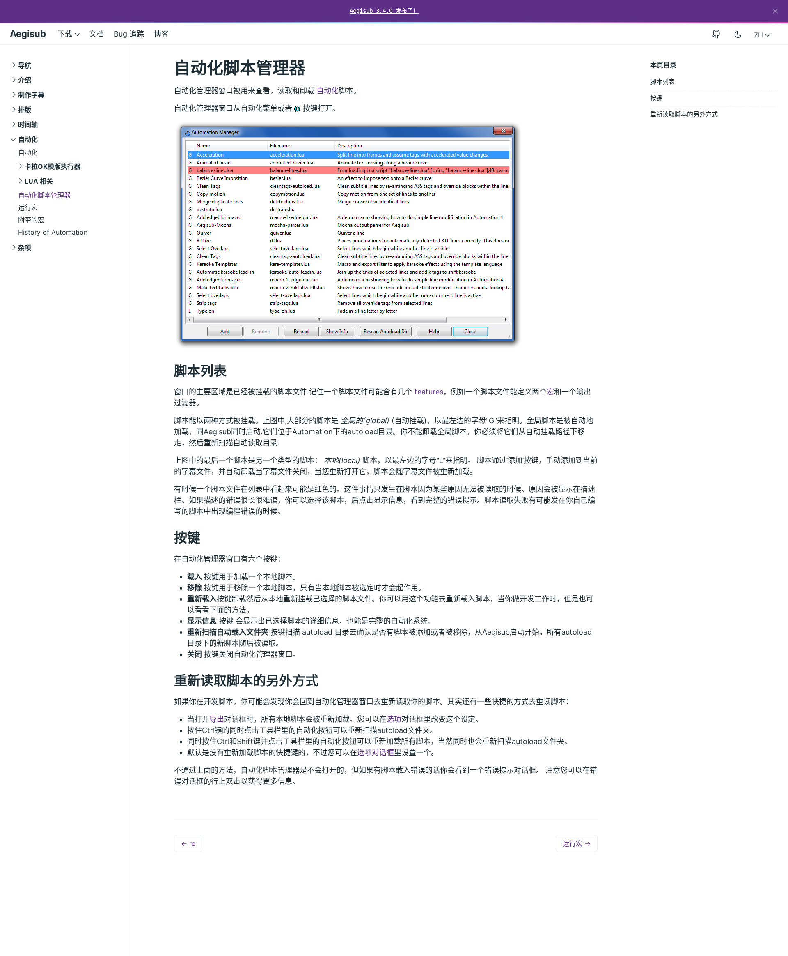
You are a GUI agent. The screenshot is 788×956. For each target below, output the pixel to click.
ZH (759, 35)
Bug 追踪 (129, 34)
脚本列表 (662, 81)
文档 (96, 34)
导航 (24, 65)
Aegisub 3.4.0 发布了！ (384, 10)
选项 (394, 719)
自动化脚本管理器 (44, 195)
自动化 (28, 139)
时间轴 (28, 124)
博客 (161, 34)
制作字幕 (31, 95)
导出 (216, 719)
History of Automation (52, 232)
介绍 (24, 80)
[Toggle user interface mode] (738, 34)
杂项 (24, 248)
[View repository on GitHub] (719, 34)
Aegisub (28, 33)
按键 (656, 98)
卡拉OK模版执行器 (52, 166)
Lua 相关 (39, 181)
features (429, 391)
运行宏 (28, 207)
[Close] (775, 11)
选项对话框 (375, 752)
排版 (24, 110)
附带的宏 (31, 220)
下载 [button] (65, 34)
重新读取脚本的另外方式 (684, 114)
